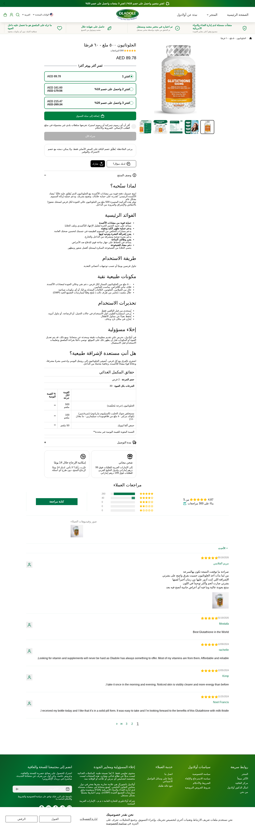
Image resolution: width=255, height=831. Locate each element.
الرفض (22, 818)
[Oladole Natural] (127, 15)
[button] (250, 3)
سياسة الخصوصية (116, 823)
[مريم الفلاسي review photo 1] (220, 600)
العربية (27, 15)
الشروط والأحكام (104, 127)
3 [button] (126, 723)
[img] (209, 558)
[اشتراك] (17, 789)
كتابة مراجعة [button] (56, 501)
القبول (55, 818)
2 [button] (132, 723)
